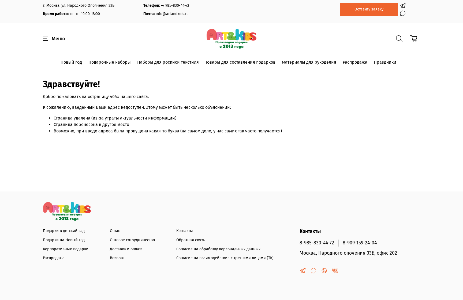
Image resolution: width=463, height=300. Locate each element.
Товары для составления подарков (240, 62)
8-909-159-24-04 (360, 243)
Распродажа (355, 62)
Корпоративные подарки (65, 249)
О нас (115, 231)
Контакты (184, 231)
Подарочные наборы (109, 62)
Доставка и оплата (126, 249)
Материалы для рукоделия (309, 62)
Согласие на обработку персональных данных (218, 249)
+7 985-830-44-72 (175, 5)
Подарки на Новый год (64, 240)
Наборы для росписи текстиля (168, 62)
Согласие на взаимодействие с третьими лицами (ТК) (225, 258)
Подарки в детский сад (64, 231)
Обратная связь (190, 240)
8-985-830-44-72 (317, 243)
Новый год (71, 62)
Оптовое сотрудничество (132, 240)
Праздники (385, 62)
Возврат (117, 258)
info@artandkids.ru (172, 14)
